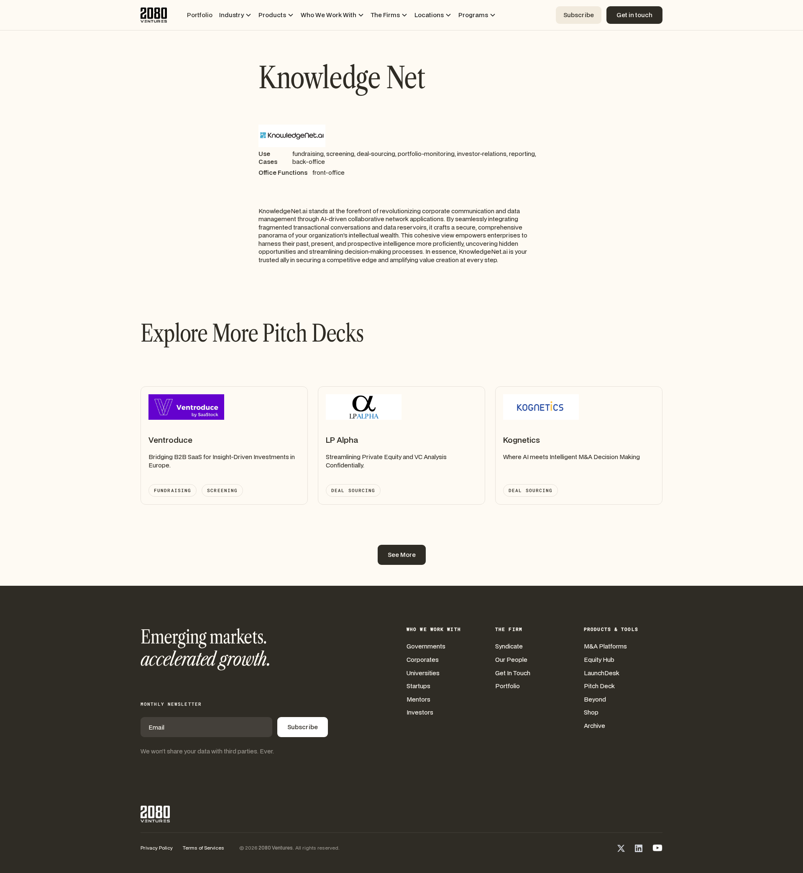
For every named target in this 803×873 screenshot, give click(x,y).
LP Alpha (342, 440)
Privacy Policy (157, 848)
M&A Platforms (605, 646)
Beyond (595, 699)
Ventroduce (170, 440)
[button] (235, 15)
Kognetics (521, 440)
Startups (418, 686)
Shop (591, 712)
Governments (426, 646)
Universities (423, 673)
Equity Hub (599, 660)
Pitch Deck (599, 686)
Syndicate (509, 646)
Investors (420, 712)
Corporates (423, 660)
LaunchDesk (601, 673)
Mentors (418, 699)
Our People (511, 660)
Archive (594, 726)
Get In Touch (512, 673)
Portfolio (199, 15)
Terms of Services (203, 848)
